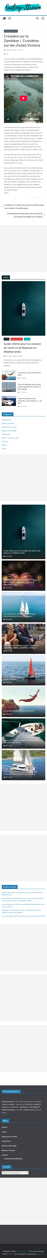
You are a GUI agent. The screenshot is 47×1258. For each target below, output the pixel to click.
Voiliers (27, 339)
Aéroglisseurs (7, 420)
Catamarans (6, 434)
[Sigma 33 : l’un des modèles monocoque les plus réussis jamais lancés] (23, 733)
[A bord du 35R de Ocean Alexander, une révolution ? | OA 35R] (9, 402)
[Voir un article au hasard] (42, 18)
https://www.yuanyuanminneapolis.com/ (16, 1238)
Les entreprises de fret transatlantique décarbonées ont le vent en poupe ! (19, 615)
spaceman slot (7, 1232)
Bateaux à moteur (16, 339)
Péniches (5, 441)
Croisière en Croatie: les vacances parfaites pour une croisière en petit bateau (24, 206)
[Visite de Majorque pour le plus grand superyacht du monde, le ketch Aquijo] (9, 388)
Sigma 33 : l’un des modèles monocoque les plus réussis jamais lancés (23, 741)
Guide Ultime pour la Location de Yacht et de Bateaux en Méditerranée (22, 347)
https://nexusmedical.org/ (12, 1083)
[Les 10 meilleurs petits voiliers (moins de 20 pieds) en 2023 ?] (23, 670)
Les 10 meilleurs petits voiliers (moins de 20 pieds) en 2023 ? (21, 678)
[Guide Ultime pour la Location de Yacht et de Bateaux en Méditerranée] (23, 308)
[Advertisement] (23, 248)
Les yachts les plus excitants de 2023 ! (29, 374)
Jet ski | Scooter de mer (10, 438)
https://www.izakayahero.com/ (13, 1230)
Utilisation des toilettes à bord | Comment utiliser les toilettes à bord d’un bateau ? (20, 646)
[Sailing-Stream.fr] (4, 18)
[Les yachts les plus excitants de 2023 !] (9, 375)
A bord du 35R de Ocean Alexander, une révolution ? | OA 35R (30, 400)
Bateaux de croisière (11, 31)
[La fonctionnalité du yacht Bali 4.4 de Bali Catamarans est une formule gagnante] (23, 765)
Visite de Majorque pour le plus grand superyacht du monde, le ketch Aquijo (29, 386)
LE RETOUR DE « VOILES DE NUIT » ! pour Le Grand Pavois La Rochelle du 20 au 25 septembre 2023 (21, 582)
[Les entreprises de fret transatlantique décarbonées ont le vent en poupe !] (23, 607)
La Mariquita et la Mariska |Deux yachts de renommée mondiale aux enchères (25, 215)
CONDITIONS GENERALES (13, 1159)
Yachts (7, 339)
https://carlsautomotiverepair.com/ (14, 1227)
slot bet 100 (6, 1235)
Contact (5, 1155)
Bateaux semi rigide (9, 431)
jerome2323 (19, 50)
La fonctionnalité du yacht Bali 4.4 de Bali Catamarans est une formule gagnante (20, 773)
